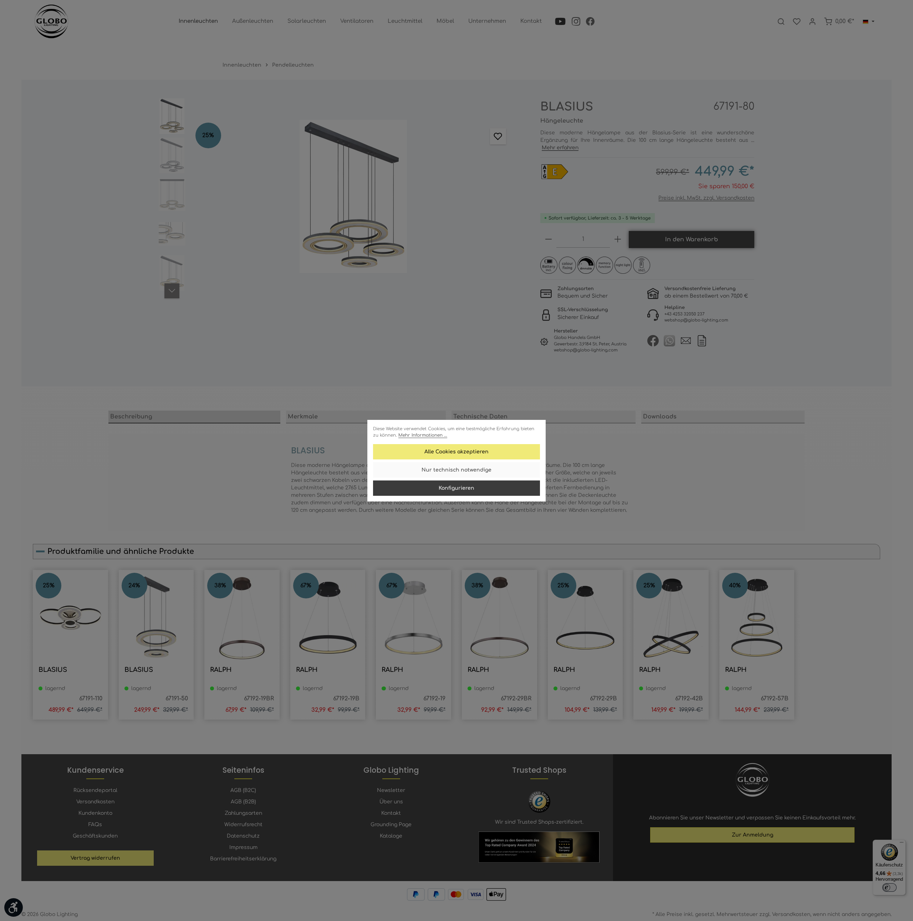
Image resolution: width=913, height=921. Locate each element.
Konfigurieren (456, 488)
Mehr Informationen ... (422, 435)
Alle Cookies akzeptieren (456, 451)
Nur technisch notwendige (456, 470)
